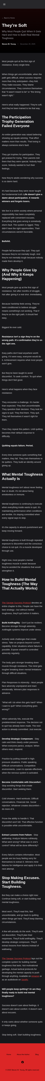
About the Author (23, 1054)
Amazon (35, 976)
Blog (37, 1054)
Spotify (24, 979)
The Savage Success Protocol (16, 603)
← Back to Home (8, 18)
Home (8, 1054)
